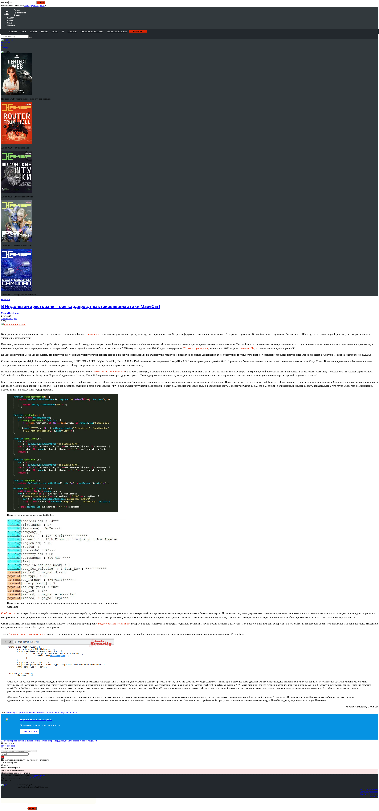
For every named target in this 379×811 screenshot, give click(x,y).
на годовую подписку (34, 5)
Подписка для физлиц (369, 789)
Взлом (47, 712)
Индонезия (55, 712)
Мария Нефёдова (10, 313)
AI (63, 31)
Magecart (20, 712)
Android (33, 31)
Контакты (374, 796)
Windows (13, 31)
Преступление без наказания (108, 371)
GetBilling (11, 712)
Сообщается (8, 613)
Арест (27, 712)
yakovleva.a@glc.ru (36, 778)
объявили (93, 334)
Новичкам (72, 31)
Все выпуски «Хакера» (92, 31)
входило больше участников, (114, 623)
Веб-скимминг (37, 712)
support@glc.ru (38, 775)
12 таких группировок (195, 348)
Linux (23, 31)
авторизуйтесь (8, 746)
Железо (44, 31)
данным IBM (247, 348)
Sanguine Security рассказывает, (27, 633)
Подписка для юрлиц (369, 792)
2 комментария (9, 318)
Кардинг (65, 712)
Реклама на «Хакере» (117, 31)
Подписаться (30, 731)
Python (55, 31)
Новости (5, 299)
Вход (375, 4)
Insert (32, 808)
